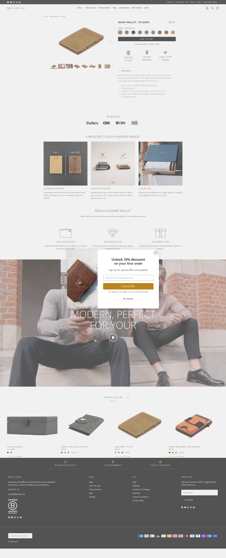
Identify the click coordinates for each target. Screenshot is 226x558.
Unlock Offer (128, 286)
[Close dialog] (156, 253)
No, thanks (128, 298)
